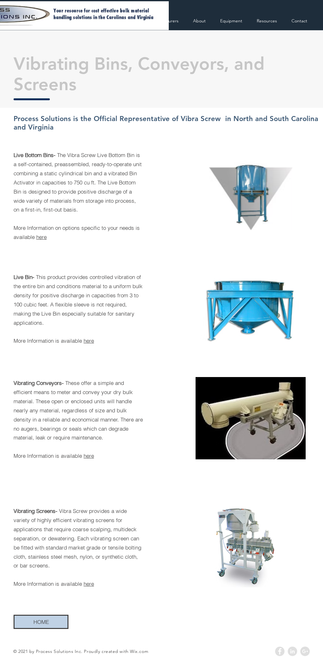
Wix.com (139, 651)
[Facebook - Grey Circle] (280, 651)
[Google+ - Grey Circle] (305, 651)
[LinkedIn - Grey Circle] (292, 651)
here (41, 237)
